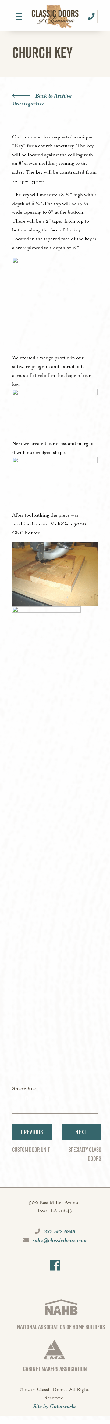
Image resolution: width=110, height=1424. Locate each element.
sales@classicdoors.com (59, 1240)
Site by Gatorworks (54, 1406)
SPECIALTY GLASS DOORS (85, 1154)
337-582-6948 (59, 1231)
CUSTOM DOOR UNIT (31, 1150)
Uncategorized (28, 104)
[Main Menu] (18, 16)
